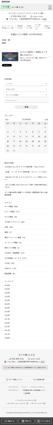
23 (8, 145)
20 (33, 141)
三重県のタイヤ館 (29, 27)
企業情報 (27, 393)
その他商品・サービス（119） (16, 258)
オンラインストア (37, 403)
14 (39, 136)
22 (45, 141)
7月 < (7, 119)
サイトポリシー (14, 390)
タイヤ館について (15, 379)
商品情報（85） (10, 273)
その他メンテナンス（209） (15, 222)
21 (39, 141)
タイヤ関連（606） (12, 206)
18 (20, 141)
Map (44, 19)
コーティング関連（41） (14, 242)
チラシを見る (45, 421)
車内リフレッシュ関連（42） (15, 237)
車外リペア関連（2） (12, 248)
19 (26, 141)
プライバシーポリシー (38, 387)
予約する (28, 421)
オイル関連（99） (11, 217)
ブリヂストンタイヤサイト (25, 400)
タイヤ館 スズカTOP (37, 27)
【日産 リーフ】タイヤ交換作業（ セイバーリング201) (25, 172)
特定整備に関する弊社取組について (34, 390)
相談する (11, 421)
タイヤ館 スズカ (17, 7)
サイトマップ (14, 387)
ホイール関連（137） (13, 211)
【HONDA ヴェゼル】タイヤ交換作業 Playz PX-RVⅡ (25, 166)
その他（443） (10, 263)
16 (8, 141)
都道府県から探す (20, 27)
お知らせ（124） (11, 268)
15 (45, 136)
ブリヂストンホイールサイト (16, 403)
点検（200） (9, 227)
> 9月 (46, 119)
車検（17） (9, 232)
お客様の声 (40, 379)
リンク (24, 387)
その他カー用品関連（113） (15, 253)
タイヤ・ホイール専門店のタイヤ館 (7, 27)
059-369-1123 (19, 16)
